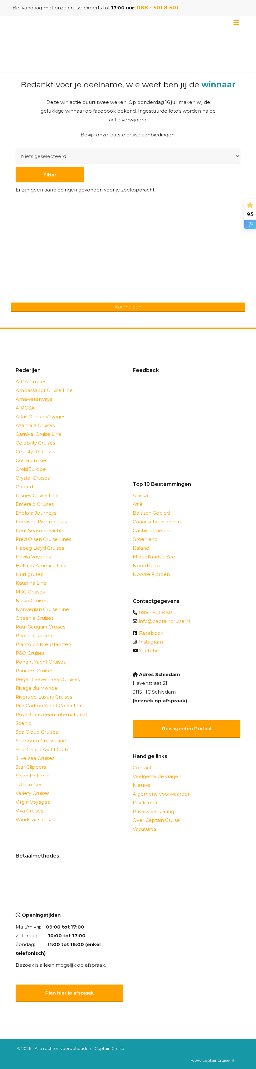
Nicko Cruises (31, 600)
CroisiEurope (31, 469)
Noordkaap (146, 565)
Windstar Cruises (35, 819)
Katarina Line (31, 583)
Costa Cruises (31, 460)
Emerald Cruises (35, 504)
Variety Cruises (32, 793)
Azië (138, 504)
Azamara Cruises (35, 425)
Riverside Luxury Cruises (44, 697)
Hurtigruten (30, 574)
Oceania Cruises (34, 618)
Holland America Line (41, 565)
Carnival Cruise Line (39, 434)
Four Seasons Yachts (40, 530)
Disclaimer (145, 803)
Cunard (24, 487)
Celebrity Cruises (35, 443)
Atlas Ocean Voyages (40, 417)
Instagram (151, 642)
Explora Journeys (36, 513)
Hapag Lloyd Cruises (40, 548)
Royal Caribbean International (51, 714)
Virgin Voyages (33, 802)
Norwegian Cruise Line (42, 609)
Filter (50, 175)
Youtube (149, 651)
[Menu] (236, 22)
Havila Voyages (33, 557)
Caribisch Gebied (153, 530)
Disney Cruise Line (37, 495)
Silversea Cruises (35, 758)
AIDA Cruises (31, 381)
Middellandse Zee (154, 557)
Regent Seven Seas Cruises (48, 679)
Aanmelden (128, 307)
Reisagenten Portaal (186, 728)
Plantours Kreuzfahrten (43, 644)
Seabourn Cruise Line (41, 741)
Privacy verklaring (153, 811)
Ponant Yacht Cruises (41, 662)
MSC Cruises (30, 592)
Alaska (140, 495)
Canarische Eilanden (157, 522)
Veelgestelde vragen (157, 776)
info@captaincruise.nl (164, 621)
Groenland (145, 539)
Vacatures (144, 829)
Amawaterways (34, 399)
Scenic (23, 723)
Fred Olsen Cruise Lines (43, 539)
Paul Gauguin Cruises (40, 627)
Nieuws (141, 785)
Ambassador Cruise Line (44, 390)
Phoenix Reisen (34, 636)
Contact (142, 768)
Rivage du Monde (36, 688)
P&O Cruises (30, 653)
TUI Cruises (29, 784)
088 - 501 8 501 (157, 7)
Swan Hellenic (32, 776)
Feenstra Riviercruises (41, 522)
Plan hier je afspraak (69, 993)
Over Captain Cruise (156, 820)
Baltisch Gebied (151, 513)
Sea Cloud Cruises (37, 732)
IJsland (141, 548)
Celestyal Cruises (35, 452)
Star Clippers (31, 767)
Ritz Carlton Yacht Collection (49, 706)
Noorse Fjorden (151, 574)
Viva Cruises (29, 811)
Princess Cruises (34, 671)
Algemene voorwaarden (162, 794)
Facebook (151, 633)
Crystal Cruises (33, 478)
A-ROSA (25, 408)
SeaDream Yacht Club (42, 749)
